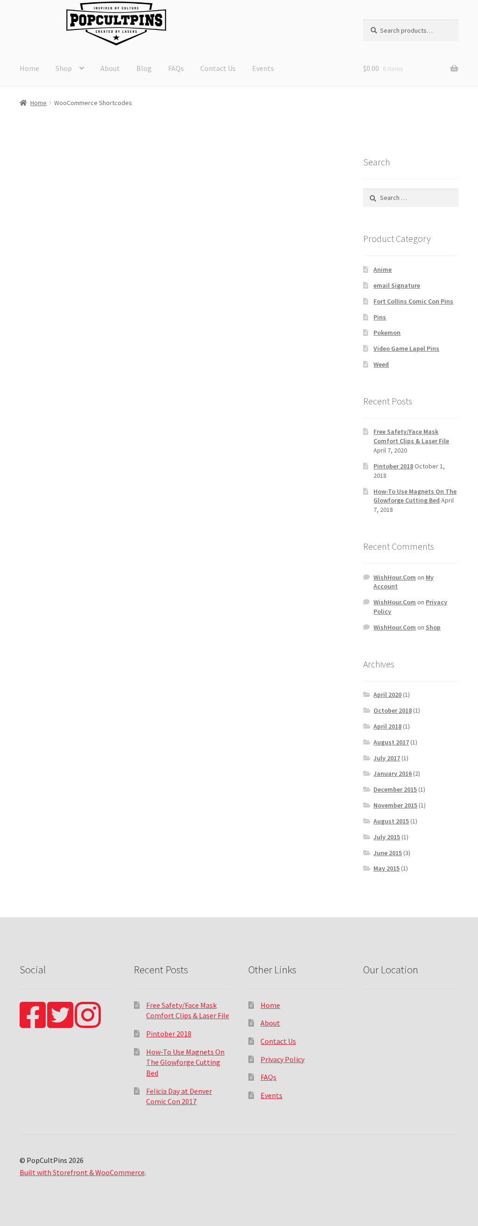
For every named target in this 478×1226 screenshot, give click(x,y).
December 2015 (395, 789)
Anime (382, 269)
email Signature (396, 285)
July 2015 (386, 837)
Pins (379, 317)
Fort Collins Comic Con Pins (413, 301)
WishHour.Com (394, 577)
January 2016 (392, 773)
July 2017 (386, 758)
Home (29, 68)
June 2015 (387, 853)
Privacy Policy (282, 1059)
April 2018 (387, 726)
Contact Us (218, 68)
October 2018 (392, 710)
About (110, 68)
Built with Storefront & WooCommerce (82, 1172)
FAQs (176, 68)
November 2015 (395, 805)
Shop (64, 68)
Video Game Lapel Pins (406, 348)
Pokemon (387, 332)
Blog (144, 68)
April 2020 (387, 694)
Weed (381, 364)
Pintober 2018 (393, 466)
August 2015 (391, 821)
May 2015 (386, 868)
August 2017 (391, 742)
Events (263, 68)
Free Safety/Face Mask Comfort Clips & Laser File (411, 436)
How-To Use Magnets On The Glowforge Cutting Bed (415, 496)
